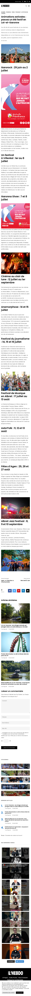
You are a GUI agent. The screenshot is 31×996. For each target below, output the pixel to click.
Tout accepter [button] (20, 992)
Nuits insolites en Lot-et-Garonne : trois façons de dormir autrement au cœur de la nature (15, 683)
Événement (18, 12)
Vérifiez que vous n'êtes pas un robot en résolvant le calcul (14, 736)
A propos (5, 977)
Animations (8, 12)
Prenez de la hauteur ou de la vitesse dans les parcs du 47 (15, 654)
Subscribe (20, 961)
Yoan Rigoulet (4, 629)
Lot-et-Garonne (24, 12)
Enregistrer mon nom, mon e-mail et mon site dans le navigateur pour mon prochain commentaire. (15, 733)
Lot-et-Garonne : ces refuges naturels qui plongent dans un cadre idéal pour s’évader (14, 626)
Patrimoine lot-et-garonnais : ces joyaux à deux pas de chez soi (16, 827)
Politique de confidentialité (15, 980)
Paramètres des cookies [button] (8, 992)
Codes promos (13, 977)
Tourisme (3, 13)
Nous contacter (23, 977)
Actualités (3, 12)
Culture (13, 12)
